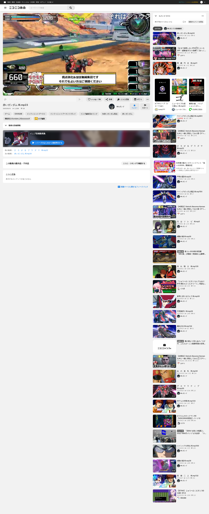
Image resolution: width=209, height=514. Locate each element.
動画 (9, 2)
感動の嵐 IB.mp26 (184, 236)
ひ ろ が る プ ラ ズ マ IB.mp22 (31, 150)
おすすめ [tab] (158, 28)
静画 (13, 2)
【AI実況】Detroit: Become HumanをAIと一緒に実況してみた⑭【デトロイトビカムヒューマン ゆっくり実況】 (191, 207)
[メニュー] (147, 99)
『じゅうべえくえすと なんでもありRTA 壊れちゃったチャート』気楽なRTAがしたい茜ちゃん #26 (191, 282)
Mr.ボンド (120, 107)
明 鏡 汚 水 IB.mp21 (187, 63)
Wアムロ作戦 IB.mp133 (186, 401)
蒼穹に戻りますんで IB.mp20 (188, 296)
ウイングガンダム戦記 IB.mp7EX (189, 192)
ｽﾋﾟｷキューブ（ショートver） (161, 104)
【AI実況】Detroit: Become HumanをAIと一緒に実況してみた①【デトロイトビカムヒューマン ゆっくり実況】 (191, 357)
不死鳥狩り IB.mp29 (185, 311)
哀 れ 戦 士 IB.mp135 (187, 266)
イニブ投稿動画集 (37, 133)
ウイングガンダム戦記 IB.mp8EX (189, 116)
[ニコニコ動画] (17, 8)
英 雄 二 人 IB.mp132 (187, 476)
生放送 (18, 2)
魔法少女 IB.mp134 (184, 326)
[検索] (71, 7)
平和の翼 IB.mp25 (184, 177)
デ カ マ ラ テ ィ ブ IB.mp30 (189, 387)
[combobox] (48, 7)
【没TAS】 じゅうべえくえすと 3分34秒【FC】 (190, 492)
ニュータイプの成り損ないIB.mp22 (179, 104)
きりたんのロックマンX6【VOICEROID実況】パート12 (188, 417)
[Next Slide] (145, 211)
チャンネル (25, 2)
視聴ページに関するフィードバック (134, 234)
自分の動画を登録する (19, 188)
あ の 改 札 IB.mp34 (187, 371)
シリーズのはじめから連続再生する (48, 143)
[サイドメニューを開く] (5, 7)
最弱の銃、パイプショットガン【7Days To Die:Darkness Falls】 (196, 104)
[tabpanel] (179, 267)
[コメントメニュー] (202, 16)
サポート (145, 108)
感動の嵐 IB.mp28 (184, 461)
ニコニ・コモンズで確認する (134, 163)
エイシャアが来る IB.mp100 (188, 446)
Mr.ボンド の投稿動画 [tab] (174, 28)
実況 (37, 2)
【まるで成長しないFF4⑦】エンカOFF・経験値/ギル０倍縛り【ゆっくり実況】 (191, 49)
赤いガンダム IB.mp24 (23, 154)
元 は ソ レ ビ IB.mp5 (188, 221)
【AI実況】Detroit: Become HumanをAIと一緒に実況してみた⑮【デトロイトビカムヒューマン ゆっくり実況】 (191, 132)
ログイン (182, 2)
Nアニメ (43, 2)
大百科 (32, 2)
